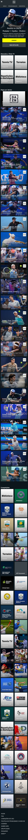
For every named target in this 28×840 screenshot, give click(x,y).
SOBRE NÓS (5, 826)
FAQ (2, 816)
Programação (12, 6)
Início (4, 6)
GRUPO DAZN (5, 829)
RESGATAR (4, 831)
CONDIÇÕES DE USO (7, 819)
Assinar (14, 40)
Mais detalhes (14, 45)
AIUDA (3, 814)
